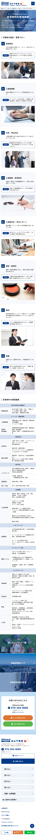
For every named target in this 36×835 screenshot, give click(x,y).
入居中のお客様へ (10, 799)
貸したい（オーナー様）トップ (18, 643)
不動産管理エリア (18, 663)
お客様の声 (4, 808)
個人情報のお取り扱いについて (9, 826)
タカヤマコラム (5, 812)
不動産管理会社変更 (18, 682)
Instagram (6, 819)
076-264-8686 (19, 708)
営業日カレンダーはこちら (18, 712)
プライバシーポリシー (7, 822)
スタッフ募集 (5, 815)
